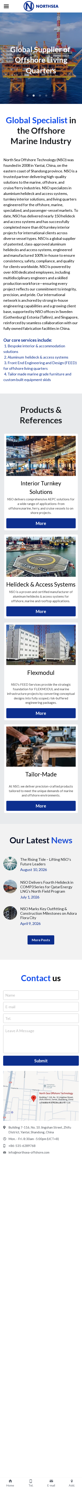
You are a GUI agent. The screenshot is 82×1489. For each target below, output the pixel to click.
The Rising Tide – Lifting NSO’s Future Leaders (45, 861)
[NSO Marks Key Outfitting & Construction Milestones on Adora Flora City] (10, 913)
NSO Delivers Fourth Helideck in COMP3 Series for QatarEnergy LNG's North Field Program (46, 887)
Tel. (8, 1018)
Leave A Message (19, 1030)
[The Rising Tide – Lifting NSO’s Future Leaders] (10, 863)
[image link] (41, 456)
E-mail (10, 1006)
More (41, 523)
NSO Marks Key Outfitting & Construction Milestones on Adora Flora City (48, 913)
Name (10, 995)
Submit (41, 1060)
